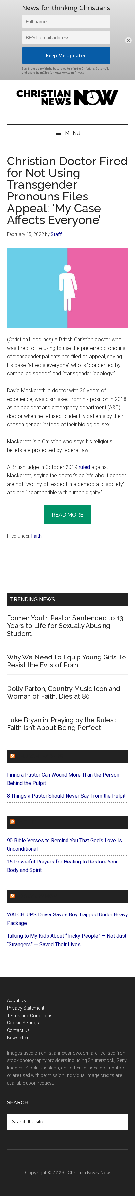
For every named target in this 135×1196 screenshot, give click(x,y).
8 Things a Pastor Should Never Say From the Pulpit (66, 796)
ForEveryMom (36, 896)
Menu (72, 133)
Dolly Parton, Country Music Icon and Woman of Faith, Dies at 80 (63, 692)
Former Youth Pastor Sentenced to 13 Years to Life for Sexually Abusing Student (65, 626)
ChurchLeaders (39, 756)
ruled (84, 467)
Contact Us (18, 1030)
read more (67, 515)
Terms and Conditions (30, 1015)
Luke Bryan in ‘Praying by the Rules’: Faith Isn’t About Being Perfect (61, 724)
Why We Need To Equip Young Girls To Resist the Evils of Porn (66, 661)
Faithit (26, 822)
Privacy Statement (25, 1008)
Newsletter (18, 1037)
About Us (16, 1000)
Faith (36, 535)
